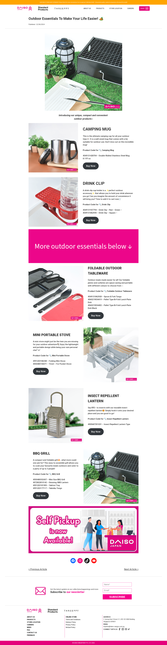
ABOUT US (87, 8)
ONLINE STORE (71, 617)
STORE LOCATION (115, 8)
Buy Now (90, 166)
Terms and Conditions (73, 619)
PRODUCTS (100, 8)
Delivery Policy (71, 622)
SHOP (142, 8)
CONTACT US (32, 633)
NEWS (29, 627)
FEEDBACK (31, 635)
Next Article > (131, 569)
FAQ (28, 630)
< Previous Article (38, 569)
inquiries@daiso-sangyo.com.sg (113, 626)
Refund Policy (70, 627)
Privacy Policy (70, 625)
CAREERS (130, 8)
